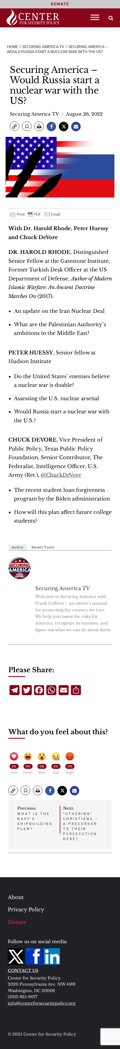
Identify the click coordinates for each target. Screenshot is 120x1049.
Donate (17, 922)
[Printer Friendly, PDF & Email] (35, 214)
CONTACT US (23, 970)
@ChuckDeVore (61, 475)
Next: (81, 823)
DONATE (60, 4)
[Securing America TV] (20, 568)
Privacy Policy (26, 910)
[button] (14, 126)
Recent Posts (43, 547)
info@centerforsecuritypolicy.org (41, 1003)
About (16, 897)
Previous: (35, 818)
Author (18, 547)
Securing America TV (34, 114)
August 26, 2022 (84, 114)
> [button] (111, 18)
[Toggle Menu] (94, 17)
